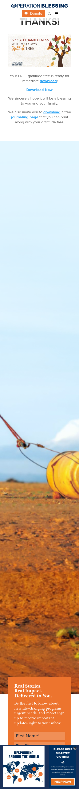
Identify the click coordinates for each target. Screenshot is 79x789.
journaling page (24, 117)
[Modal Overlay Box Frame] (39, 767)
